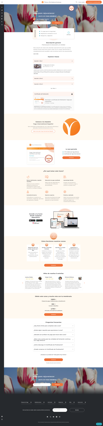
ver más (53, 88)
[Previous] (22, 282)
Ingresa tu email (37, 22)
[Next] (84, 282)
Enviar (77, 410)
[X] (50, 416)
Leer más (35, 53)
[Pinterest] (56, 416)
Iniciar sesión (81, 2)
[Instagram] (59, 416)
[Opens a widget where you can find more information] (99, 424)
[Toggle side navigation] (2, 2)
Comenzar (57, 22)
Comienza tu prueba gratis (93, 2)
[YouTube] (53, 416)
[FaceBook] (47, 416)
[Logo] (51, 2)
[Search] (76, 2)
